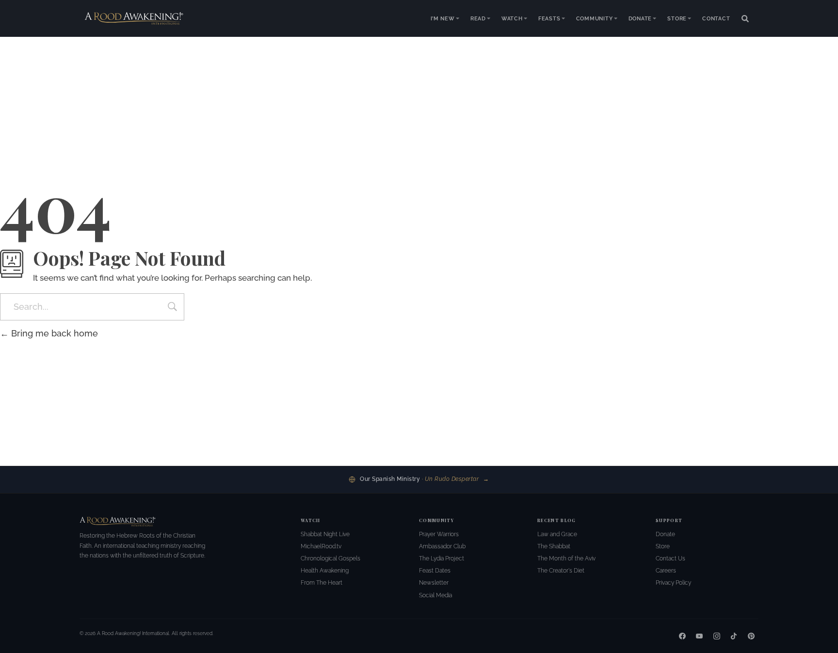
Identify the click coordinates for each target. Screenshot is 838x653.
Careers (666, 570)
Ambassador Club (442, 546)
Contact (716, 18)
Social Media (435, 595)
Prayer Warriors (439, 534)
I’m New (443, 18)
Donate (640, 18)
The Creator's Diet (560, 570)
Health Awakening (325, 570)
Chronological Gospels (330, 558)
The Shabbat (553, 546)
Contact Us (670, 558)
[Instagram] (716, 636)
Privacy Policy (673, 582)
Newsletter (434, 582)
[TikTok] (733, 636)
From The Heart (321, 582)
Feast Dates (435, 570)
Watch (512, 18)
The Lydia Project (441, 558)
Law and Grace (557, 534)
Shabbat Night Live (325, 534)
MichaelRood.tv (321, 546)
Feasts (549, 18)
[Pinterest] (751, 636)
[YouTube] (699, 636)
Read (478, 18)
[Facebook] (682, 636)
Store (677, 18)
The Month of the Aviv (566, 558)
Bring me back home (53, 333)
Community (594, 18)
